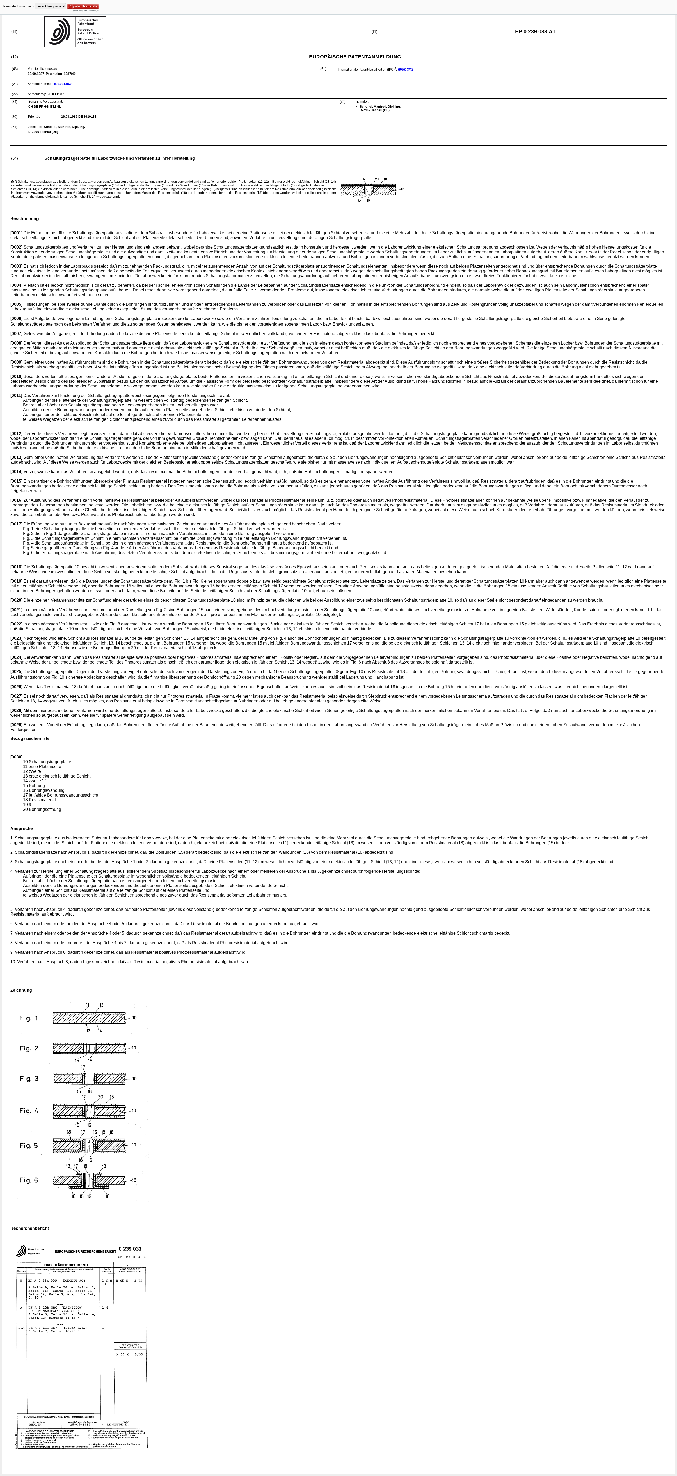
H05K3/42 (405, 69)
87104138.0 (63, 84)
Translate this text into (18, 6)
